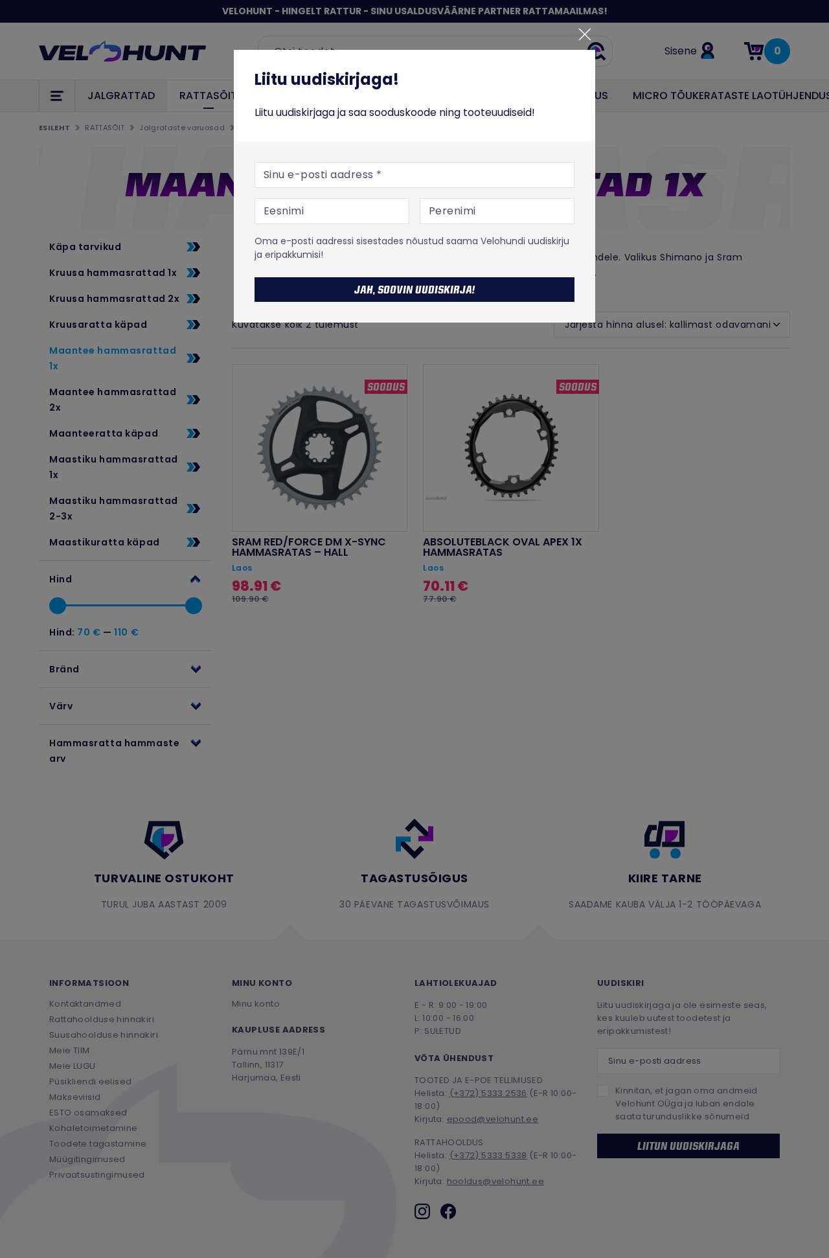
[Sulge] (584, 34)
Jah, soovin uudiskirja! (414, 289)
